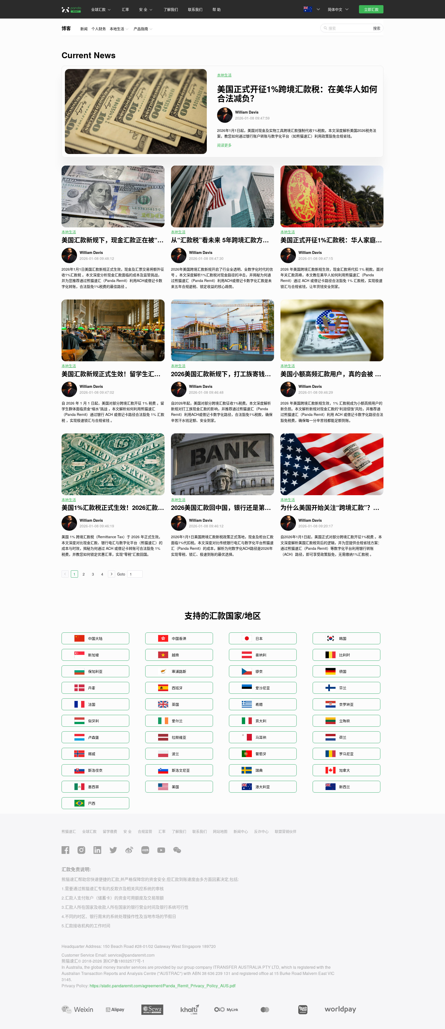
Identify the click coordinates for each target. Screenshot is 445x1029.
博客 (66, 28)
